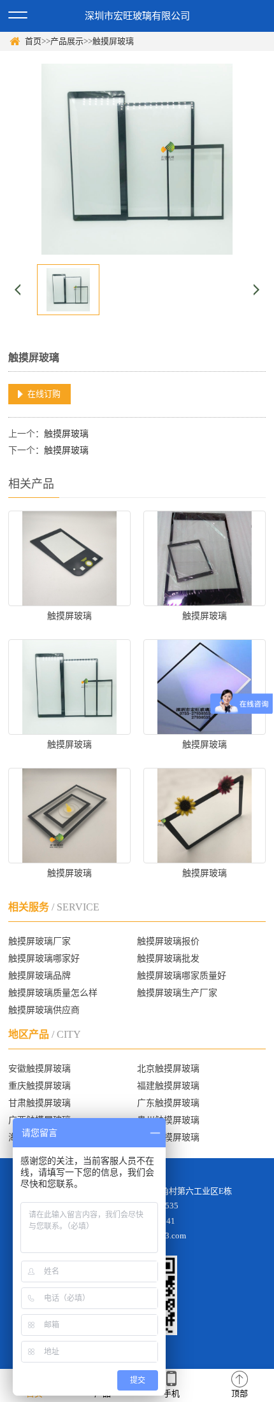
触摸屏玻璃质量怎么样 (52, 993)
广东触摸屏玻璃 (168, 1103)
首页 (33, 41)
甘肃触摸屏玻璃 (39, 1103)
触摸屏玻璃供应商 (44, 1010)
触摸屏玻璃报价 (168, 941)
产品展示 (66, 41)
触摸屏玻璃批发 (168, 958)
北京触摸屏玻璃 (168, 1068)
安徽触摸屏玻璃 (39, 1068)
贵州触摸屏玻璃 (168, 1120)
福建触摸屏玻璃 (168, 1086)
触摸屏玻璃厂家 (39, 941)
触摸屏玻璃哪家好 (44, 958)
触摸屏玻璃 (113, 41)
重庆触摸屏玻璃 (39, 1086)
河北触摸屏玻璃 (168, 1137)
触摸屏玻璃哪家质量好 (181, 976)
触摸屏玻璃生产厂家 (177, 993)
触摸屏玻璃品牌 (39, 976)
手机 (171, 1393)
